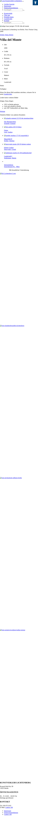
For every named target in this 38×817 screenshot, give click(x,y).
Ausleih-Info (8, 19)
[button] (23, 10)
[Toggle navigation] (23, 1)
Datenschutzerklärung (11, 8)
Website (2, 111)
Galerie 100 (9, 807)
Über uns (7, 15)
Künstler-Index (9, 17)
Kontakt (6, 20)
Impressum (7, 6)
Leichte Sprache (9, 4)
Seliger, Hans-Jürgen (6, 35)
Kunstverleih (8, 13)
